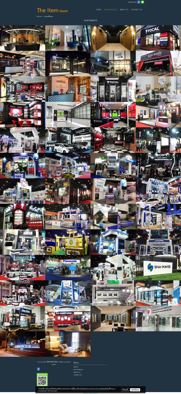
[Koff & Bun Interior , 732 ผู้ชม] (22, 38)
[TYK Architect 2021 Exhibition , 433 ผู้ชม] (113, 216)
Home (76, 367)
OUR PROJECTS (110, 9)
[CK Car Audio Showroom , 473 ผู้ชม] (22, 114)
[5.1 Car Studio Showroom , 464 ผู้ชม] (67, 318)
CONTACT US (136, 9)
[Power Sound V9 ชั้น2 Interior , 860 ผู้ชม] (67, 38)
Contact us (78, 375)
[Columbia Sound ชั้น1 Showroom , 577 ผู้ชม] (113, 114)
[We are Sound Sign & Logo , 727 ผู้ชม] (158, 38)
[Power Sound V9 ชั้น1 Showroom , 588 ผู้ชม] (22, 63)
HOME (98, 9)
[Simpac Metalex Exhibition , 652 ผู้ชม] (113, 242)
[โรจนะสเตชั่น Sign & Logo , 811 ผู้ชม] (158, 63)
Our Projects (78, 369)
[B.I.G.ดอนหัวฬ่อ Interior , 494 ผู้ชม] (158, 318)
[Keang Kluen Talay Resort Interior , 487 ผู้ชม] (67, 89)
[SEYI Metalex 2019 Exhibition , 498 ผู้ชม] (22, 242)
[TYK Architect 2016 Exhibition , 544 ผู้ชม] (67, 191)
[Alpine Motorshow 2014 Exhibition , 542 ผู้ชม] (158, 191)
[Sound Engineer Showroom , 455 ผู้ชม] (22, 89)
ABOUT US (124, 9)
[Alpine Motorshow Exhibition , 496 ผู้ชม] (67, 140)
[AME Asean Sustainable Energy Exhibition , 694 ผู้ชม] (22, 165)
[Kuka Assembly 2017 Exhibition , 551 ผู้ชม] (113, 267)
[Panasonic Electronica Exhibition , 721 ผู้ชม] (67, 267)
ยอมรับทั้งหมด (135, 390)
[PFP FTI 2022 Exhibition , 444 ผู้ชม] (67, 216)
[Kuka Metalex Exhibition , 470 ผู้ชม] (22, 140)
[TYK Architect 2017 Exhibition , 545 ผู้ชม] (158, 140)
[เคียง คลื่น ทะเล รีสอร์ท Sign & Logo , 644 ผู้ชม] (22, 344)
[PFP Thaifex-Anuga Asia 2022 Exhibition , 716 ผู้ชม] (158, 216)
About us (77, 372)
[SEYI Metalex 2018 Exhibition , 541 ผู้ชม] (113, 293)
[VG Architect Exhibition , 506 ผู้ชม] (158, 293)
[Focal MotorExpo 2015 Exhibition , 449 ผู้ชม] (22, 216)
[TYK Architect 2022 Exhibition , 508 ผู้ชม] (158, 114)
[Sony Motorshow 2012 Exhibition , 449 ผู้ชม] (158, 165)
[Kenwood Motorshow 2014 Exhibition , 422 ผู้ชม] (22, 267)
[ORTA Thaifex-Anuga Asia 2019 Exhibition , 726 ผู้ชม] (67, 242)
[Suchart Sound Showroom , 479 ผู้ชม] (113, 89)
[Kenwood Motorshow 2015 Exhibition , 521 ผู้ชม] (22, 293)
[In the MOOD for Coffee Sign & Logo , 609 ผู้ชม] (113, 63)
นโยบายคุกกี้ (53, 391)
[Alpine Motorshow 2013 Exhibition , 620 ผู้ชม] (67, 165)
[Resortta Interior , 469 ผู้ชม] (67, 344)
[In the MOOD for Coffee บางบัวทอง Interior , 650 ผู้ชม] (158, 89)
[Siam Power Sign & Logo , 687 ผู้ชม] (158, 267)
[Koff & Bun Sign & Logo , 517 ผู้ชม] (67, 63)
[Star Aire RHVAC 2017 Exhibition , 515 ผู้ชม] (67, 293)
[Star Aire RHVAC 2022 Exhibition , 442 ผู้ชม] (113, 165)
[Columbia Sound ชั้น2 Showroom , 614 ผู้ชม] (67, 114)
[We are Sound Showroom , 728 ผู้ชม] (113, 140)
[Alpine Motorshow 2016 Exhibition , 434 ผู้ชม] (158, 242)
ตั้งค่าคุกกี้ (125, 390)
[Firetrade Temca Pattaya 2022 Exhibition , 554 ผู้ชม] (113, 191)
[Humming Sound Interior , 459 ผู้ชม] (113, 318)
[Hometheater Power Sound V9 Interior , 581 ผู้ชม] (113, 38)
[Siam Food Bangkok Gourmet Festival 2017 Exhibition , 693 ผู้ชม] (22, 318)
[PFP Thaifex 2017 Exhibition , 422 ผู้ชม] (22, 191)
